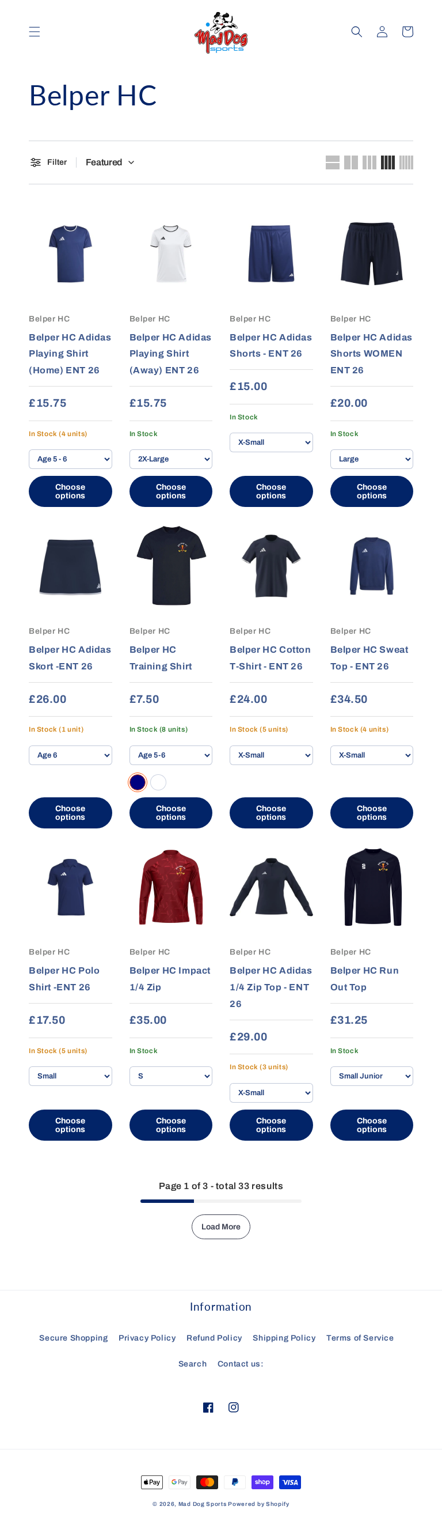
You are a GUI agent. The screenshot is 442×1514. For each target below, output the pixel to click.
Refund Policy (214, 1338)
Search (192, 1364)
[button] (34, 31)
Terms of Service (360, 1338)
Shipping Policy (284, 1338)
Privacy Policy (147, 1338)
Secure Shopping (73, 1338)
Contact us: (241, 1364)
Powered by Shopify (258, 1504)
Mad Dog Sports (202, 1504)
